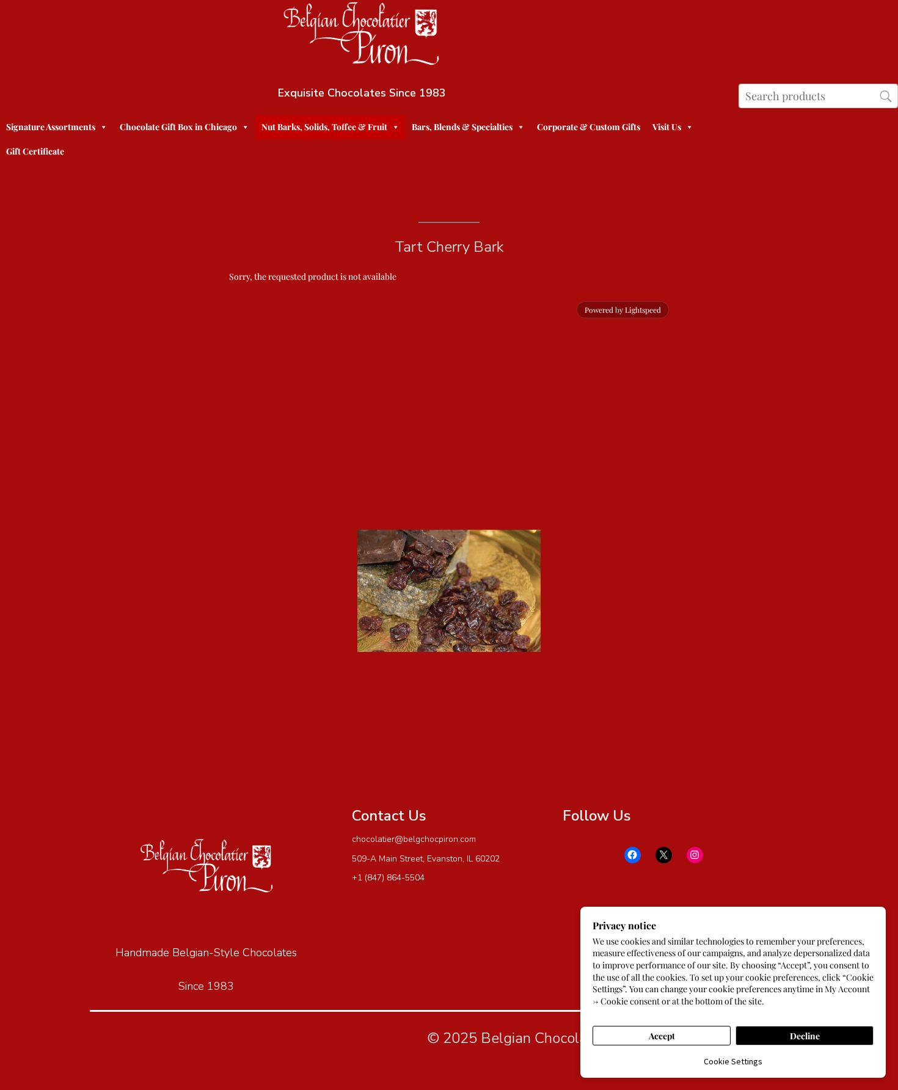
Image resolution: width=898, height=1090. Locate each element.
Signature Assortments (50, 127)
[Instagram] (695, 855)
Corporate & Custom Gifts (588, 127)
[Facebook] (632, 855)
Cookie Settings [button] (733, 1061)
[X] (663, 855)
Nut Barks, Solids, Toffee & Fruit (324, 127)
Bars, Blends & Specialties (462, 127)
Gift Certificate (35, 151)
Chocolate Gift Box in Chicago (178, 127)
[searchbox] (818, 96)
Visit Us (666, 127)
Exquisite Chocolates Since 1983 (362, 93)
